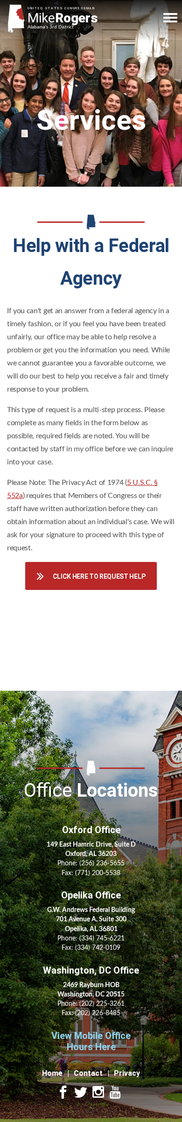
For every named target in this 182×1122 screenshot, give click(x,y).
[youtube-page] (115, 1093)
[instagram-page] (98, 1093)
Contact (88, 1073)
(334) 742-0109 (97, 948)
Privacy (127, 1073)
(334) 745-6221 (102, 938)
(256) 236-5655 (102, 863)
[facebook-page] (63, 1093)
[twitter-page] (80, 1093)
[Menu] (170, 17)
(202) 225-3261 (102, 1004)
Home (52, 1073)
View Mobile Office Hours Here (91, 1041)
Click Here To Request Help (99, 576)
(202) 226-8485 (97, 1013)
